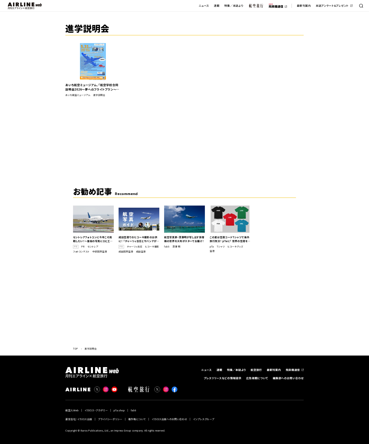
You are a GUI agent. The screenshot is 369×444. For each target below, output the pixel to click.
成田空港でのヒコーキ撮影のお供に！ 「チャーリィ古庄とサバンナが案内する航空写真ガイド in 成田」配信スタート (139, 239)
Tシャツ (221, 246)
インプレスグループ (203, 419)
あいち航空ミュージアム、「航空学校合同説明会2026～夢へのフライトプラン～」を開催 (91, 87)
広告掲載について (257, 378)
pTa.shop (119, 410)
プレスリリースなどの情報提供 (222, 378)
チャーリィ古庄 (134, 246)
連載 (216, 5)
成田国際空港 (126, 251)
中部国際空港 (99, 251)
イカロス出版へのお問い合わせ (169, 419)
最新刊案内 (304, 5)
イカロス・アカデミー (96, 410)
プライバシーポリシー (110, 419)
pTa (212, 246)
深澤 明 (176, 246)
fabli (167, 246)
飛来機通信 (293, 370)
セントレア (92, 246)
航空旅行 (256, 370)
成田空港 (141, 251)
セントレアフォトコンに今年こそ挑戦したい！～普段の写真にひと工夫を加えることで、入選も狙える (93, 239)
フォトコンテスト (81, 251)
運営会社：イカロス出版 (78, 419)
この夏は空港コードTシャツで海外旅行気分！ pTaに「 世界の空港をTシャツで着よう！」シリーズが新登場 (230, 239)
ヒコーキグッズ (235, 246)
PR (83, 246)
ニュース (204, 5)
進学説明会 (99, 95)
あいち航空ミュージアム (77, 95)
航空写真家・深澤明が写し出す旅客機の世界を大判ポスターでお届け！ (184, 239)
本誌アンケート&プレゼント (332, 5)
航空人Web (72, 410)
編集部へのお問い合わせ (288, 378)
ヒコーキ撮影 (152, 246)
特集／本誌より (233, 5)
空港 (212, 250)
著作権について (137, 419)
